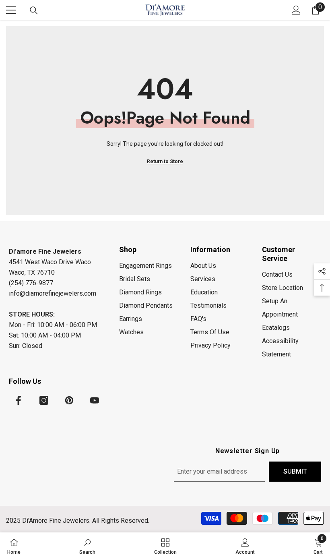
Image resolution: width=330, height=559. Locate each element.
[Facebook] (18, 400)
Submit (295, 471)
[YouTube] (94, 400)
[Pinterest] (69, 400)
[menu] (11, 10)
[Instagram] (44, 400)
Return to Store (165, 161)
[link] (87, 545)
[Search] (34, 10)
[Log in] (296, 10)
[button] (322, 271)
